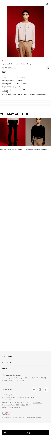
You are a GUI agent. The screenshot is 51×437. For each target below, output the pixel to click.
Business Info (37, 402)
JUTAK (5, 60)
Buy (28, 432)
